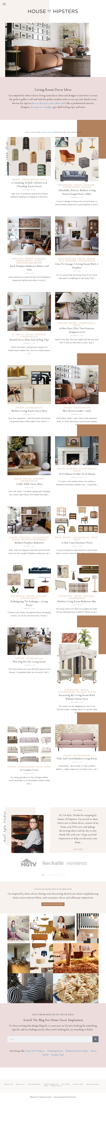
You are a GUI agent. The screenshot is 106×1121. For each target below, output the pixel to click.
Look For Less (86, 186)
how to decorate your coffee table (49, 103)
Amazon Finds (62, 322)
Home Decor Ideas (34, 1084)
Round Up (43, 179)
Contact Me (8, 1084)
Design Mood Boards (65, 184)
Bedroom (58, 537)
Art (13, 334)
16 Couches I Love (29, 769)
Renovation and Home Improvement (29, 262)
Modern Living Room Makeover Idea (77, 601)
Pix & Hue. (72, 1097)
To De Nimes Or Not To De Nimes (77, 473)
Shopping (77, 539)
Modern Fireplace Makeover (29, 542)
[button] (9, 863)
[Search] (95, 1039)
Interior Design (47, 132)
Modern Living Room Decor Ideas (29, 410)
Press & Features (92, 1084)
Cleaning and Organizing (67, 258)
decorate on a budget (41, 107)
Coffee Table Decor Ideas (29, 483)
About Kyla (20, 1084)
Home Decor (16, 179)
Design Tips (81, 258)
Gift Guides (66, 1084)
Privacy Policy (56, 1085)
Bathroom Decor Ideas (77, 1050)
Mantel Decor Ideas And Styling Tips (29, 339)
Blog (46, 1085)
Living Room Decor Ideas (30, 179)
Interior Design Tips (51, 1084)
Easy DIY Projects (35, 1050)
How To (61, 260)
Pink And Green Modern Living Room (77, 758)
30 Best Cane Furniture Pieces (76, 542)
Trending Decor (55, 1050)
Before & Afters (17, 258)
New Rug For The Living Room (29, 661)
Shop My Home (78, 1084)
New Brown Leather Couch (77, 410)
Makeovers (38, 260)
